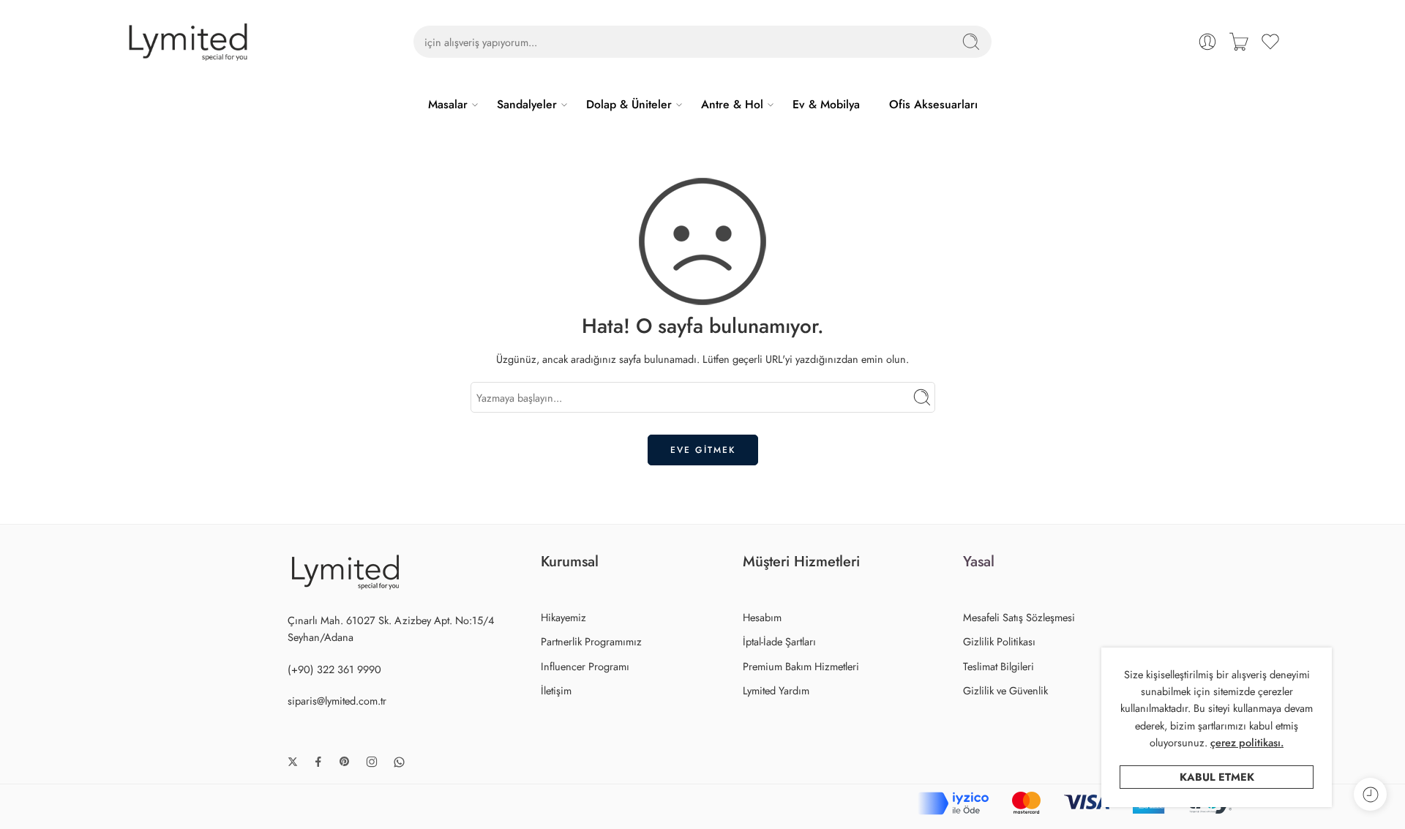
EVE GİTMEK (702, 450)
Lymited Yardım (776, 690)
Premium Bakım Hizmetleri (801, 666)
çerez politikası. (1247, 742)
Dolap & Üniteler (629, 104)
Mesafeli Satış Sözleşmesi (1019, 617)
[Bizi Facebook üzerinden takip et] (318, 762)
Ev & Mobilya (826, 104)
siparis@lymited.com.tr (337, 700)
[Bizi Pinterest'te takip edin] (345, 762)
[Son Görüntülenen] (1370, 794)
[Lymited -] (188, 42)
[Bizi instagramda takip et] (371, 761)
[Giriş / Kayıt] (1207, 41)
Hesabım (762, 617)
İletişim (556, 690)
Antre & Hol (732, 104)
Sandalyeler (527, 104)
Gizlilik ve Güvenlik (1005, 690)
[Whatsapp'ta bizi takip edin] (399, 762)
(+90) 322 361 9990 (334, 669)
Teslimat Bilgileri (998, 666)
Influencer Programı (585, 666)
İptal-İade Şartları (779, 641)
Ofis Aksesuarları (933, 104)
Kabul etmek (1217, 776)
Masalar (448, 104)
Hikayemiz (563, 617)
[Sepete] (1239, 41)
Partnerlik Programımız (591, 641)
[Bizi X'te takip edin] (293, 762)
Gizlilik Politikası (999, 641)
